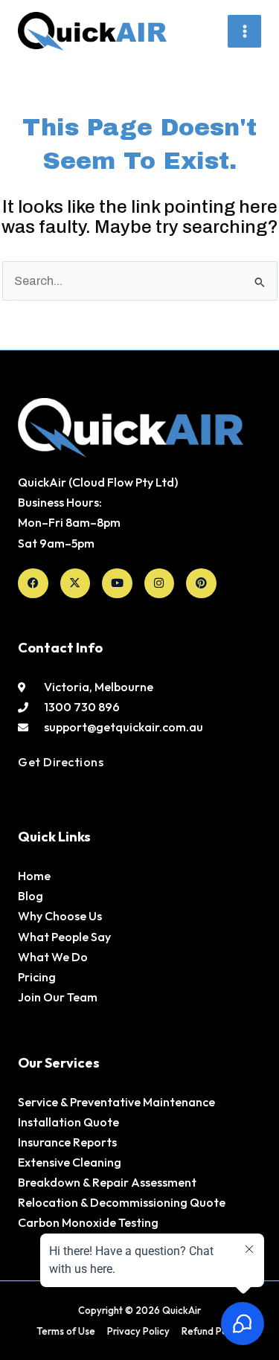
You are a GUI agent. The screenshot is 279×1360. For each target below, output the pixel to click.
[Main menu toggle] (244, 31)
